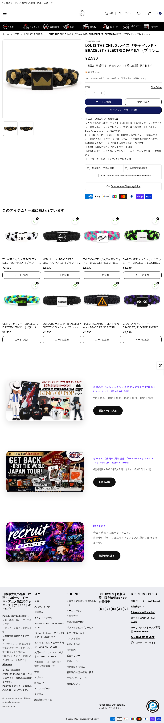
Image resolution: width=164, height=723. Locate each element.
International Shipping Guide (125, 186)
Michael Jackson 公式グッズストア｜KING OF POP (49, 635)
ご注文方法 (72, 616)
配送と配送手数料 (76, 621)
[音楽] (66, 26)
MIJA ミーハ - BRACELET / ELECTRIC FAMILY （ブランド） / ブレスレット (62, 261)
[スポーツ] (106, 26)
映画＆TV (39, 682)
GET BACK (104, 482)
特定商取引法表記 (76, 666)
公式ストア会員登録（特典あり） (81, 603)
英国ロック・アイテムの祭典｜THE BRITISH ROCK (49, 654)
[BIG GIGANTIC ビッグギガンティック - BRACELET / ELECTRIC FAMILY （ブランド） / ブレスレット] (102, 236)
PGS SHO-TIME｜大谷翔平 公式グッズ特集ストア (49, 664)
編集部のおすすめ (43, 699)
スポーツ (38, 677)
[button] (4, 13)
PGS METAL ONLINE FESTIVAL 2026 (49, 625)
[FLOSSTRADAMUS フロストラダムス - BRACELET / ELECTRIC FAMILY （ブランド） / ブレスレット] (102, 300)
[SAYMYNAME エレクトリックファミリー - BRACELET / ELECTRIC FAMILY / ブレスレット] (142, 236)
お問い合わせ (73, 644)
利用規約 (71, 650)
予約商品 (38, 694)
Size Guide (156, 87)
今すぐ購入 (143, 101)
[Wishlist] (139, 13)
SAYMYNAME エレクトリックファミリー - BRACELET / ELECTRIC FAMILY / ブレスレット (142, 261)
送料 (101, 65)
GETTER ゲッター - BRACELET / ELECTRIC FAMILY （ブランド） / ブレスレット (21, 325)
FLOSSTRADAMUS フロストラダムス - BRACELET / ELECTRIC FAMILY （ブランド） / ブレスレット (101, 325)
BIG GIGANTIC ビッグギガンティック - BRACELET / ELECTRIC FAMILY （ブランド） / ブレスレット (102, 261)
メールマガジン (74, 610)
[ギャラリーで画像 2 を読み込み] (26, 129)
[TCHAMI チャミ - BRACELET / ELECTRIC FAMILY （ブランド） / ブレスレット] (21, 236)
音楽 (36, 671)
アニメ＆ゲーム (42, 688)
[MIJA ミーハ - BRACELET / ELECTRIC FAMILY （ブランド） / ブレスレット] (62, 236)
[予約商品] (146, 26)
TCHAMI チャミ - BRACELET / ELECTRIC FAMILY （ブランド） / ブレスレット (21, 261)
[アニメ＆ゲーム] (126, 26)
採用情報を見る (107, 555)
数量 (87, 86)
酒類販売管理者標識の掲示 (80, 672)
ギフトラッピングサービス (80, 627)
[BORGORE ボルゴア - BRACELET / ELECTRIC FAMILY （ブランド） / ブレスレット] (62, 300)
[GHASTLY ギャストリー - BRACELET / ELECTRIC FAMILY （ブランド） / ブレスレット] (142, 300)
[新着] (5, 26)
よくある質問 (73, 638)
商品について (73, 683)
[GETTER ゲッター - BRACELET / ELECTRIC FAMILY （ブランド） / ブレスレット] (21, 300)
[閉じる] (160, 3)
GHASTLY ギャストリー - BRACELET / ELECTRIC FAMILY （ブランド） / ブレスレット (140, 325)
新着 (36, 601)
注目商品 (38, 612)
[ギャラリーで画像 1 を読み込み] (10, 129)
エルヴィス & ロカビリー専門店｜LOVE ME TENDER (49, 644)
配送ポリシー (73, 661)
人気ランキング (42, 606)
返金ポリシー (73, 655)
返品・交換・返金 (76, 633)
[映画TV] (86, 26)
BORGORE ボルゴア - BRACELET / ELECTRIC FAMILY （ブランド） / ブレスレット (62, 325)
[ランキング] (25, 26)
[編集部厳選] (46, 26)
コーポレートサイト (146, 642)
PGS (76, 718)
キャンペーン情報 (43, 617)
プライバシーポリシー (78, 678)
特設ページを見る (108, 410)
